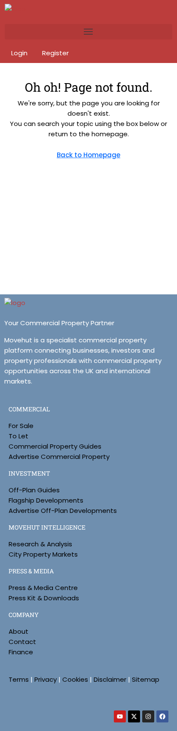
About (18, 631)
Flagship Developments (46, 500)
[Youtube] (120, 716)
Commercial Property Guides (55, 446)
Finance (21, 651)
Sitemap (145, 679)
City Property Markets (43, 554)
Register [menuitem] (55, 52)
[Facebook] (162, 716)
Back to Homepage (88, 154)
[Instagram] (148, 716)
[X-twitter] (134, 716)
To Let (18, 435)
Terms (19, 679)
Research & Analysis (40, 543)
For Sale (21, 425)
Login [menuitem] (20, 52)
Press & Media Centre (43, 587)
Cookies (75, 679)
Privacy (45, 679)
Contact (22, 641)
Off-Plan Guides (34, 489)
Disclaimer (110, 679)
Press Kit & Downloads (44, 597)
